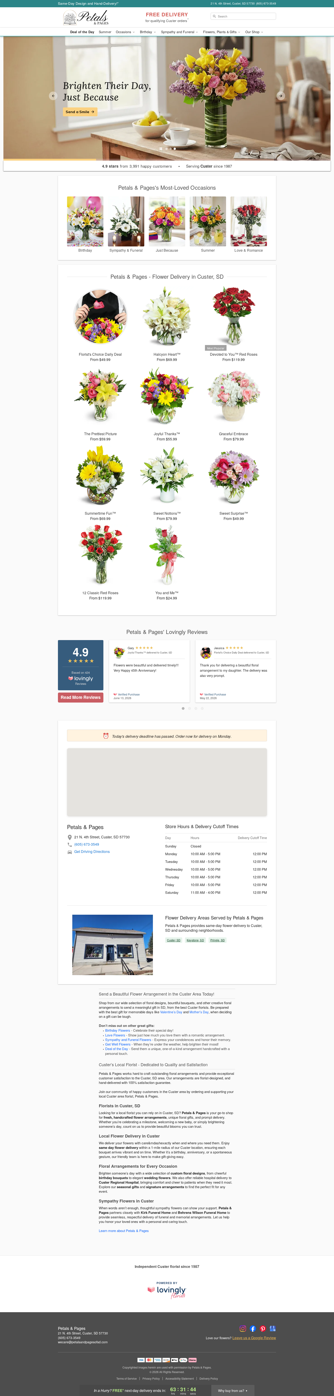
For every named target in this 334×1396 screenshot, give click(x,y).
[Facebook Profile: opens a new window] (253, 1328)
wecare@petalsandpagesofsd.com (83, 1342)
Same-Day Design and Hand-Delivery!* (88, 3)
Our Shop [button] (252, 32)
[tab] (166, 149)
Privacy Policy (151, 1378)
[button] (183, 708)
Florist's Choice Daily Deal (228, 652)
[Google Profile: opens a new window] (273, 1328)
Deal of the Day (82, 32)
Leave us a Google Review (254, 1337)
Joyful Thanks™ (137, 652)
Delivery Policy (208, 1378)
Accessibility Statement (179, 1378)
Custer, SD (173, 940)
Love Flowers (115, 1035)
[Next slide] (281, 96)
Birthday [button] (146, 32)
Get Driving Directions (92, 851)
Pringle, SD (217, 940)
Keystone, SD (195, 940)
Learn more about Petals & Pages (124, 1230)
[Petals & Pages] (90, 17)
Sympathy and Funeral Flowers (128, 1039)
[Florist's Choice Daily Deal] (206, 653)
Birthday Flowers (117, 1030)
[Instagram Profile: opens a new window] (243, 1328)
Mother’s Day (199, 1012)
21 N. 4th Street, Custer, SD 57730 (83, 1333)
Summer (105, 32)
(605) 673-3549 (86, 844)
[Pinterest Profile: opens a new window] (263, 1328)
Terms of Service (126, 1378)
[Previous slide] (53, 96)
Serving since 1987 (209, 166)
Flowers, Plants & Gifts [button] (220, 32)
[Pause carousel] (161, 149)
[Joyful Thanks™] (120, 652)
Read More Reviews (80, 697)
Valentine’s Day (171, 1012)
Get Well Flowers (118, 1044)
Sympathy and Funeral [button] (178, 32)
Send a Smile (77, 111)
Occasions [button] (124, 32)
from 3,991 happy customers (137, 166)
